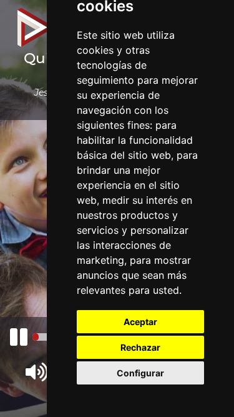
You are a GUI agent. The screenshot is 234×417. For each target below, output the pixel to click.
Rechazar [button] (140, 347)
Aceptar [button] (140, 321)
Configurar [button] (140, 373)
